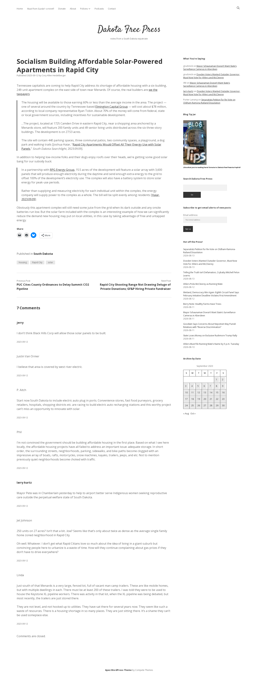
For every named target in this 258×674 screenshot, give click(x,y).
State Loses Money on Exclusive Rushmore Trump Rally (210, 335)
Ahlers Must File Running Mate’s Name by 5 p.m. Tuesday (211, 343)
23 (223, 398)
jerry (20, 323)
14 (211, 392)
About (73, 8)
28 (211, 405)
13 (205, 392)
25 (192, 405)
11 (192, 392)
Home (20, 8)
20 (205, 398)
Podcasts (99, 8)
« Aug (186, 413)
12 (198, 392)
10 (186, 392)
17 (186, 398)
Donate (62, 8)
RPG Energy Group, (62, 170)
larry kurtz (24, 482)
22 (217, 398)
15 (217, 392)
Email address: (190, 215)
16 (223, 392)
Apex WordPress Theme (118, 670)
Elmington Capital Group (111, 107)
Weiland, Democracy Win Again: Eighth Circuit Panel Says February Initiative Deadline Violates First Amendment (211, 294)
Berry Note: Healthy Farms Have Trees (202, 303)
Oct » (193, 413)
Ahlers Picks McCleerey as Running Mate (203, 283)
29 (217, 405)
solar (50, 262)
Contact (112, 8)
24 (186, 405)
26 (198, 405)
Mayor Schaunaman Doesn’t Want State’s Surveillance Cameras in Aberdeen (210, 68)
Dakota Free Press (129, 29)
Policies (84, 8)
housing (23, 262)
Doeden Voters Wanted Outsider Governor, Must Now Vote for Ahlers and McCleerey (211, 76)
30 (223, 405)
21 (211, 398)
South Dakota (43, 254)
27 (205, 405)
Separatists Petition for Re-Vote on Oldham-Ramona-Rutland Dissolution (209, 101)
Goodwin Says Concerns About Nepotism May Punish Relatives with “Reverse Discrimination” (209, 325)
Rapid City (37, 262)
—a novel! (40, 8)
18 (192, 398)
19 (198, 398)
